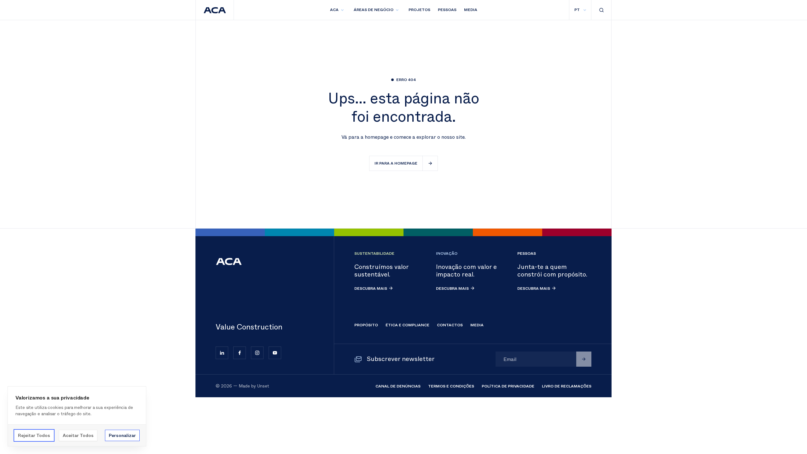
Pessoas (447, 10)
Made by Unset (254, 386)
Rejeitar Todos (34, 435)
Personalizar (122, 435)
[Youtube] (275, 352)
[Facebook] (239, 352)
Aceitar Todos (78, 435)
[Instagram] (257, 352)
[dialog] (77, 416)
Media (470, 10)
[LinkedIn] (222, 352)
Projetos (419, 10)
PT (577, 10)
